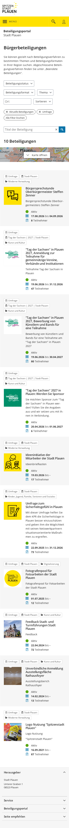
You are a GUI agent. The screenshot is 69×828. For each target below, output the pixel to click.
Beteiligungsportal (17, 31)
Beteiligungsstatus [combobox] (17, 83)
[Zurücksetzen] (56, 129)
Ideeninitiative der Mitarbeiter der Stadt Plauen (45, 456)
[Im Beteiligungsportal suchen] (53, 21)
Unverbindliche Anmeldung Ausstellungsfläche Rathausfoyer (44, 672)
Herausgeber (12, 772)
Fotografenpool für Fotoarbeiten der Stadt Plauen (41, 574)
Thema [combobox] (43, 92)
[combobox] (17, 101)
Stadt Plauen (11, 779)
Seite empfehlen (14, 816)
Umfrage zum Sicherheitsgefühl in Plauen (44, 505)
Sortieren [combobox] (41, 101)
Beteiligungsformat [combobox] (17, 92)
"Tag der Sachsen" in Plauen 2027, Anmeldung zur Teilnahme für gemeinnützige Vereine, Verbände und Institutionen (45, 256)
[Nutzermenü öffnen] (64, 21)
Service (8, 800)
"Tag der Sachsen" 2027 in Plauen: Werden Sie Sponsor (45, 392)
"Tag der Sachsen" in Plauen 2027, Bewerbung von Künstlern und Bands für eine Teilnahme (45, 323)
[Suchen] (62, 129)
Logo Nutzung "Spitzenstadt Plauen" (45, 726)
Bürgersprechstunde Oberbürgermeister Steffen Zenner (44, 192)
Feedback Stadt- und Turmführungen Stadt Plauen (41, 625)
